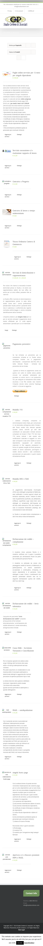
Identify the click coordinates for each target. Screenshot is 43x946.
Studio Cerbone (21, 928)
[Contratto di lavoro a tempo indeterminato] (6, 212)
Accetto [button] (20, 943)
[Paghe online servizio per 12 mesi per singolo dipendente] (6, 73)
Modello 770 (18, 410)
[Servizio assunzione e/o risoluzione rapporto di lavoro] (6, 151)
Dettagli (19, 134)
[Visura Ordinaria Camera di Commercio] (6, 244)
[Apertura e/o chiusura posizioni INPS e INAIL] (6, 857)
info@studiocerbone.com (21, 6)
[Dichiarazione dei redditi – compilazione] (6, 542)
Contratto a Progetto (21, 181)
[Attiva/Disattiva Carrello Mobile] (34, 17)
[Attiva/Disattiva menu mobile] (39, 17)
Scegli (6, 330)
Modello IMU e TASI (21, 479)
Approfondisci (29, 943)
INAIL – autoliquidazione (23, 710)
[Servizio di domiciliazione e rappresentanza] (6, 273)
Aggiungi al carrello (8, 135)
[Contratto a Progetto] (6, 182)
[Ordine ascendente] (33, 45)
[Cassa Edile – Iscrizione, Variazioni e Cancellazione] (6, 649)
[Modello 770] (6, 412)
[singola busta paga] (6, 775)
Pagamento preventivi (21, 344)
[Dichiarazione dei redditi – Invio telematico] (6, 605)
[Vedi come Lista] (23, 57)
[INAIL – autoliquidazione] (6, 711)
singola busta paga (20, 772)
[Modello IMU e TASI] (6, 481)
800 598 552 (33, 901)
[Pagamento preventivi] (6, 346)
